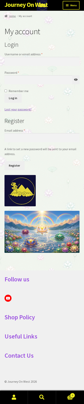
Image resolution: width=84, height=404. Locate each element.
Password (17, 72)
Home (12, 16)
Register (14, 165)
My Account (14, 397)
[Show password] (76, 79)
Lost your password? (18, 109)
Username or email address (29, 54)
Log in (13, 98)
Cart (64, 394)
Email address (20, 130)
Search (42, 397)
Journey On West (26, 5)
